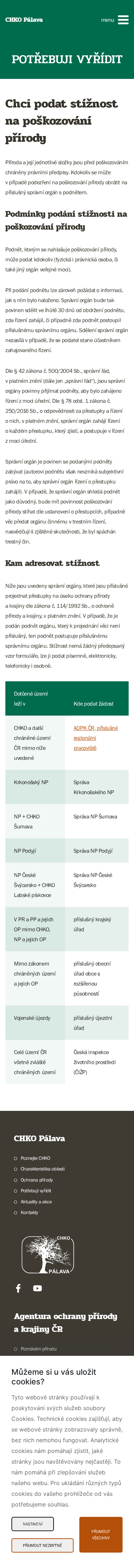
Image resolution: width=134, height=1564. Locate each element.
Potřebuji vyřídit (36, 1190)
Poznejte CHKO (35, 1158)
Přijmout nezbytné (42, 1545)
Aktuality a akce (36, 1201)
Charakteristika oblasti (43, 1169)
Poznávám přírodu (38, 1349)
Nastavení (33, 1524)
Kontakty (29, 1212)
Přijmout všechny (100, 1534)
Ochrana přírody (37, 1180)
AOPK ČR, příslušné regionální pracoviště (96, 738)
